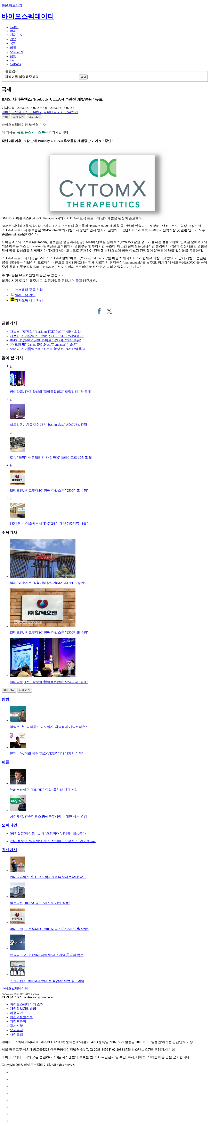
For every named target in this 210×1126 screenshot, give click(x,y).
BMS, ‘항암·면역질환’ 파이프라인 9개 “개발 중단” (45, 340)
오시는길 (16, 1030)
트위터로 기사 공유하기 (109, 311)
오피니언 (16, 52)
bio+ (13, 60)
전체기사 (16, 34)
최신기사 (9, 850)
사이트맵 (16, 1034)
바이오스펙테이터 (28, 16)
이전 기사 (9, 689)
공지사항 (16, 1026)
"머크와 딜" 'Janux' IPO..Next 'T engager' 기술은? (44, 344)
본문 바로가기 (12, 5)
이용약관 (16, 1013)
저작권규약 (18, 1021)
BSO (13, 31)
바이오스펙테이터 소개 (26, 1004)
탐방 (13, 56)
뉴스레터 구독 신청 (29, 289)
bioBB (14, 27)
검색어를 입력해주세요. (22, 76)
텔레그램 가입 (25, 295)
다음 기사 (24, 689)
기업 (13, 39)
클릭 (78, 280)
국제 (13, 43)
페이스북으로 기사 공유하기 (99, 311)
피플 (13, 47)
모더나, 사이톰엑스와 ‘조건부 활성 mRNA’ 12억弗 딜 (48, 349)
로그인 (24, 280)
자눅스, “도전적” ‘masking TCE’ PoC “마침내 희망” (46, 331)
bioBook (15, 64)
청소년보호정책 (21, 1017)
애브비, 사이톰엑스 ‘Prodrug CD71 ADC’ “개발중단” (47, 336)
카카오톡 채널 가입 (29, 300)
